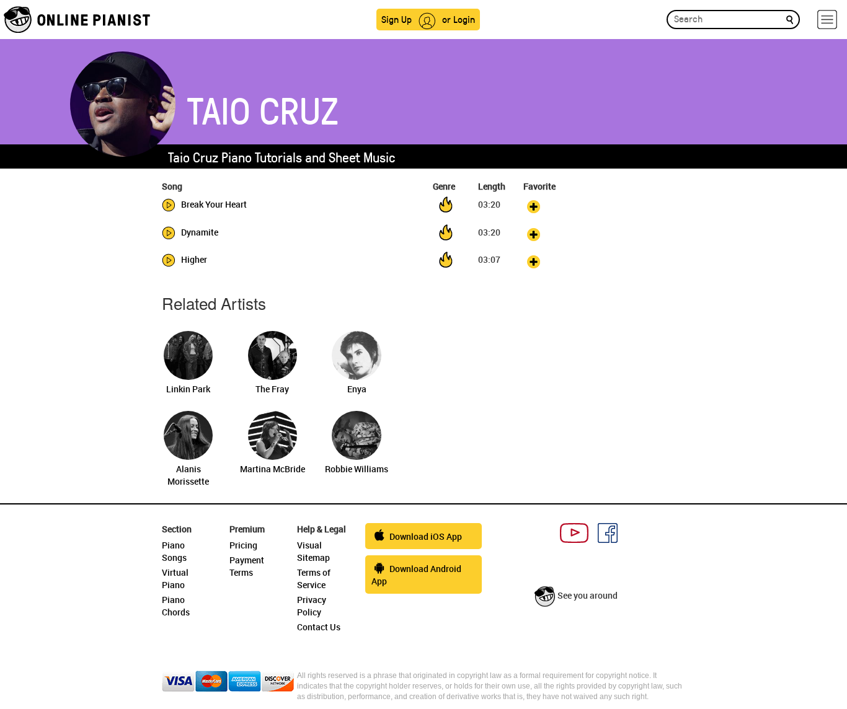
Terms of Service (313, 578)
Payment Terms (246, 566)
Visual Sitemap (313, 551)
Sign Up (396, 18)
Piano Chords (176, 606)
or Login (458, 18)
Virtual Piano (175, 578)
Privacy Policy (311, 606)
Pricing (243, 545)
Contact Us (318, 627)
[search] (790, 19)
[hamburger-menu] (827, 19)
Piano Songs (174, 551)
